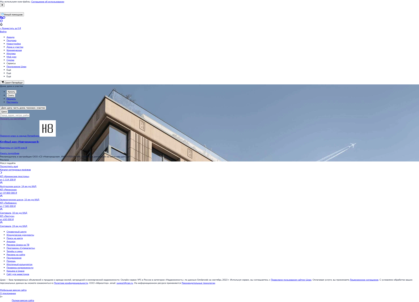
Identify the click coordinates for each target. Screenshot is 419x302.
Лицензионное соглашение (364, 279)
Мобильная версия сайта (13, 290)
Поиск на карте (15, 238)
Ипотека (11, 53)
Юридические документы (20, 234)
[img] (47, 135)
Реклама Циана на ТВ (18, 244)
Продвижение (14, 257)
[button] (209, 144)
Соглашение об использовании (47, 1)
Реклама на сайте (16, 254)
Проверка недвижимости (20, 267)
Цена (4, 111)
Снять (11, 95)
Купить (11, 91)
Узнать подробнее (9, 153)
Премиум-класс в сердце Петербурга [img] (19, 135)
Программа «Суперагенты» (21, 247)
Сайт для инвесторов (18, 274)
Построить (12, 102)
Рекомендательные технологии (198, 282)
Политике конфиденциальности (71, 282)
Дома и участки (15, 46)
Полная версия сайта (23, 300)
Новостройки (14, 43)
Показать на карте (9, 118)
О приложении (8, 293)
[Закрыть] (2, 5)
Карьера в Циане (15, 270)
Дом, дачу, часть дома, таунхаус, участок (23, 107)
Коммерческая (14, 50)
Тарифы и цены (15, 251)
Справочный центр (17, 231)
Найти (22, 118)
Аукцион (11, 241)
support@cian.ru (125, 282)
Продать (11, 98)
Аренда (10, 37)
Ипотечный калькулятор (19, 264)
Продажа (11, 40)
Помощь (11, 261)
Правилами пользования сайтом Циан (291, 279)
